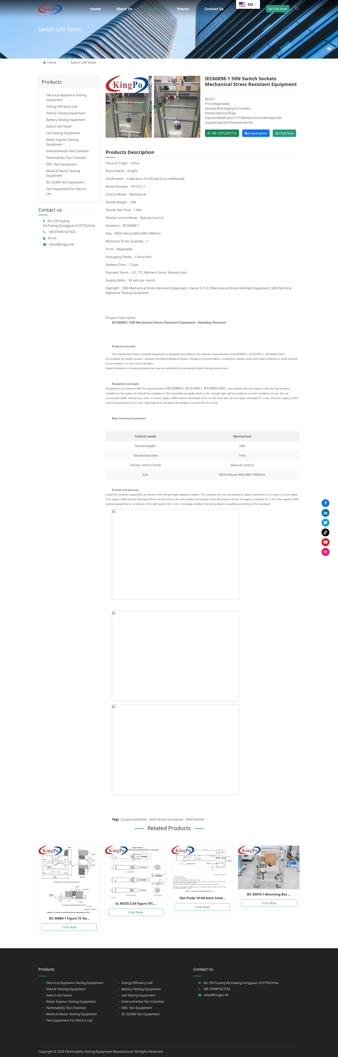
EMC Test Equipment (61, 164)
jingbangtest (257, 133)
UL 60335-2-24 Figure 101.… (135, 903)
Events (183, 8)
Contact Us (214, 8)
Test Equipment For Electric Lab (69, 1020)
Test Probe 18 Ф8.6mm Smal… (202, 898)
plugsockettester (134, 819)
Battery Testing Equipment (65, 120)
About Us (124, 8)
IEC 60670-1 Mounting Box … (269, 894)
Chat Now (279, 9)
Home (95, 8)
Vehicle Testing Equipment (65, 113)
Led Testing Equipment (63, 133)
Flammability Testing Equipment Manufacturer (99, 1051)
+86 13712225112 (223, 133)
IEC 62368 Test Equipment (65, 182)
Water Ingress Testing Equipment (71, 1001)
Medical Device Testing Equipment (71, 1014)
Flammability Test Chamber (66, 157)
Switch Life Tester (60, 29)
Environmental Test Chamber (67, 151)
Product (155, 8)
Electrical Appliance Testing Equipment (74, 983)
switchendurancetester (166, 819)
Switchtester (195, 819)
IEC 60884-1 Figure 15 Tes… (69, 918)
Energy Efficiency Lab (61, 106)
